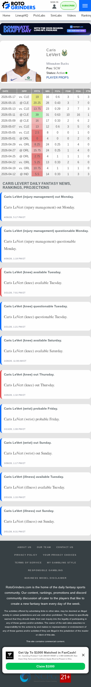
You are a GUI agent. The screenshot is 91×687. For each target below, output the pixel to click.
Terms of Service (28, 562)
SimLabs (56, 15)
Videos (71, 15)
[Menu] (85, 5)
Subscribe (68, 5)
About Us (24, 547)
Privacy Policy (26, 555)
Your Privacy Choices (60, 555)
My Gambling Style (61, 562)
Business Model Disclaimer (46, 578)
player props (57, 77)
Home (6, 15)
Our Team (44, 547)
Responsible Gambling (45, 570)
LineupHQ (21, 15)
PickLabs (39, 15)
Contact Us (65, 547)
